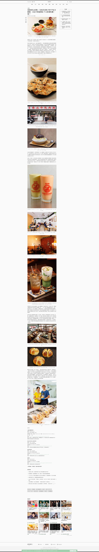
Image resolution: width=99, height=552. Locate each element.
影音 (63, 4)
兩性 (56, 4)
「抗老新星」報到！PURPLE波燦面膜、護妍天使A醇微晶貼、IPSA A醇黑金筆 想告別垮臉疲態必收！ (66, 23)
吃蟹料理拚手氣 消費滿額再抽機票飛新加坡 (36, 477)
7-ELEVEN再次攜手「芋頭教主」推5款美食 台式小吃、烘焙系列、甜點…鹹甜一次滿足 (42, 480)
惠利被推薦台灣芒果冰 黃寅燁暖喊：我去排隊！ (66, 19)
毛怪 (60, 4)
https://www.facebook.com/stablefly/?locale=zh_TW (39, 454)
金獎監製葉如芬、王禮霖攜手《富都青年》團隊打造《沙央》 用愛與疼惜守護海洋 (66, 12)
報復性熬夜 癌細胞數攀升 (31, 519)
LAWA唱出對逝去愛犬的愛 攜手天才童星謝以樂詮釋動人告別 (66, 16)
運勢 (53, 4)
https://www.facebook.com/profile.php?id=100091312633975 (41, 462)
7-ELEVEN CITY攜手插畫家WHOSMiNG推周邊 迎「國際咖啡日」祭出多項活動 (42, 475)
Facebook (53, 544)
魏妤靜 (34, 15)
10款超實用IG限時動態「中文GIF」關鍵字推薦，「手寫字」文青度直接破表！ (55, 531)
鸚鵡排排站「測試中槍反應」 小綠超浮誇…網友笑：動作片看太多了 (66, 27)
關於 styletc (40, 544)
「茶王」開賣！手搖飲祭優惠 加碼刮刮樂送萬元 (66, 520)
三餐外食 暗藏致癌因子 (53, 519)
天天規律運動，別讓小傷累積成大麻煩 (66, 531)
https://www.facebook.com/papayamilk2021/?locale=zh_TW (41, 445)
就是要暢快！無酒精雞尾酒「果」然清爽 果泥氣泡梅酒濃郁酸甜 (39, 473)
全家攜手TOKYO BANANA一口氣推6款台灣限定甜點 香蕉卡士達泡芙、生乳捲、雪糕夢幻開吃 (32, 531)
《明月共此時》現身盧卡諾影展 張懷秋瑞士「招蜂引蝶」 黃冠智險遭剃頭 (55, 508)
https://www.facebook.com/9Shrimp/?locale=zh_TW (39, 436)
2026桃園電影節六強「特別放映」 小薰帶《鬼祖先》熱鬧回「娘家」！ (44, 508)
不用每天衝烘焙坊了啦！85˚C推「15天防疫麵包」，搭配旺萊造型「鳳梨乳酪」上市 (44, 520)
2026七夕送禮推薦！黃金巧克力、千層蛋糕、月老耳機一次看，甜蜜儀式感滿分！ (32, 508)
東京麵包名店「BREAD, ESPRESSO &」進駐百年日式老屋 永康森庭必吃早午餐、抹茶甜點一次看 (66, 508)
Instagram (60, 544)
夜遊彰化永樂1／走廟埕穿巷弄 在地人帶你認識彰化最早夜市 (38, 471)
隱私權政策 (39, 550)
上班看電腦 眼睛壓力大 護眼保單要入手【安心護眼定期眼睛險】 (44, 531)
